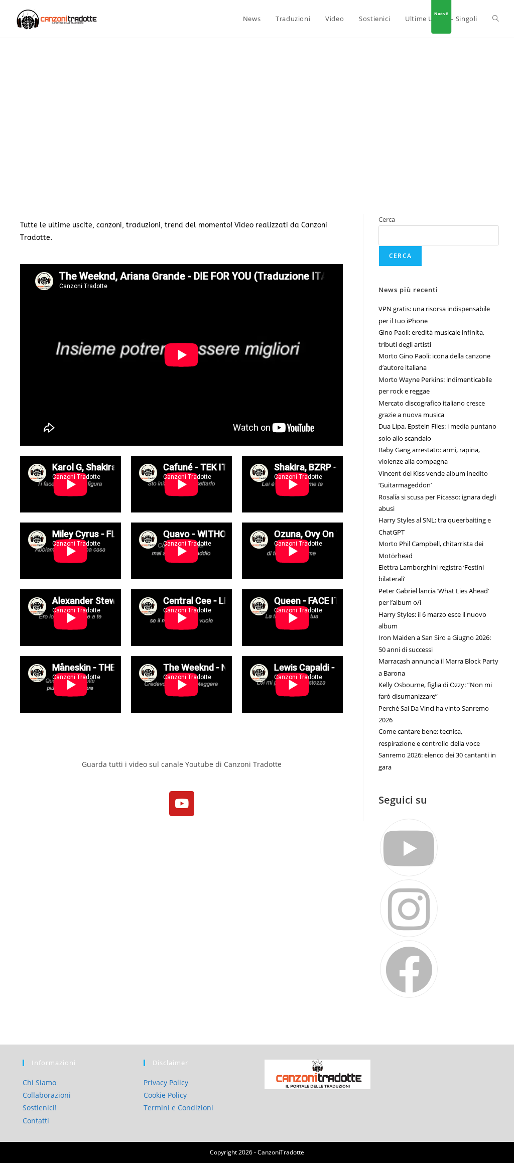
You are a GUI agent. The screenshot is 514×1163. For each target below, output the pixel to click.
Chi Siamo (39, 1082)
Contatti (36, 1120)
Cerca (386, 219)
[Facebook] (409, 969)
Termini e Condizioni (178, 1107)
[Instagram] (409, 908)
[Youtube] (181, 803)
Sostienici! (40, 1107)
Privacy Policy (166, 1082)
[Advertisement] (257, 113)
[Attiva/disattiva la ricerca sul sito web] (495, 19)
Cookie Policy (165, 1095)
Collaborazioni (47, 1095)
